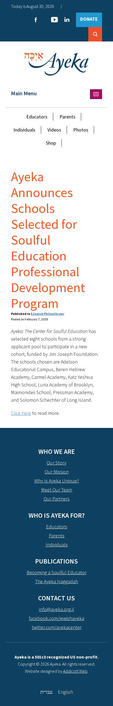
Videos (54, 130)
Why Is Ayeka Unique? (56, 481)
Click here (21, 413)
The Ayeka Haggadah (56, 581)
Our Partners (57, 499)
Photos (80, 130)
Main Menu (24, 93)
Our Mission (57, 472)
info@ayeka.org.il (56, 609)
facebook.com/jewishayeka (56, 618)
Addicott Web (75, 671)
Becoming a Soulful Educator (56, 572)
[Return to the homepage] (56, 64)
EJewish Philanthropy (47, 314)
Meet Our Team (56, 490)
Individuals (24, 130)
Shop (51, 143)
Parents (67, 117)
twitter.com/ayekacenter (56, 627)
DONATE (89, 19)
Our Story (56, 463)
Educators (36, 117)
